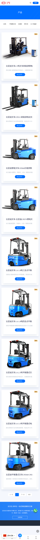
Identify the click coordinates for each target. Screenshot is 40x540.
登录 (36, 3)
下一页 (22, 494)
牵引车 (26, 24)
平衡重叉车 (12, 24)
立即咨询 (20, 517)
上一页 (11, 494)
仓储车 (20, 24)
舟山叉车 (19, 74)
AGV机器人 (33, 24)
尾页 (29, 494)
